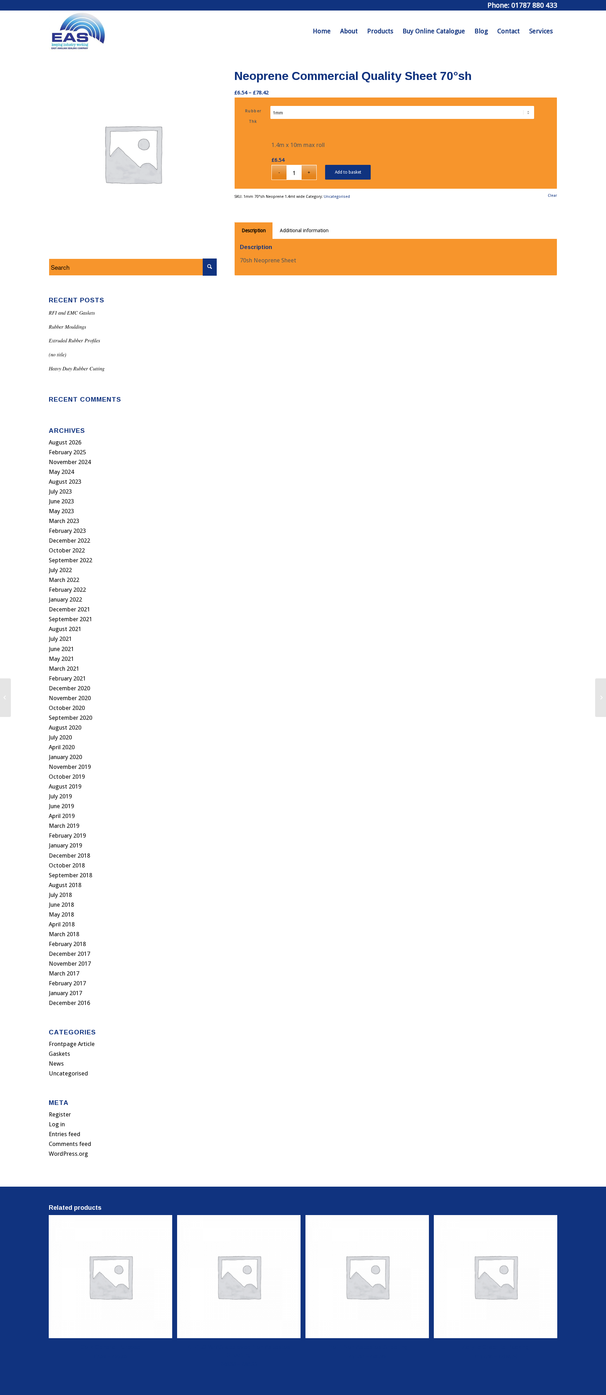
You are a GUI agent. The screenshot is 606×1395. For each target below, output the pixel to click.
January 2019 (65, 845)
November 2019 (70, 766)
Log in (57, 1124)
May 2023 (61, 511)
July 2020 (60, 737)
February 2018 (67, 943)
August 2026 (65, 442)
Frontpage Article (72, 1043)
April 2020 (62, 747)
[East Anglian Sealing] (78, 31)
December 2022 (69, 540)
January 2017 (65, 993)
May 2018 (61, 914)
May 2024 (61, 471)
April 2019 (62, 815)
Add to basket (348, 172)
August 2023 (65, 481)
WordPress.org (68, 1153)
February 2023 (67, 530)
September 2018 (70, 875)
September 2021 (70, 619)
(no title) (57, 354)
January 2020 (65, 756)
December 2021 (69, 609)
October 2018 (67, 865)
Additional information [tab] (304, 230)
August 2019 (65, 786)
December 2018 (69, 855)
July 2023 (60, 491)
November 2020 (70, 698)
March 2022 (64, 579)
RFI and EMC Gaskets (72, 312)
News (56, 1063)
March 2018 (64, 934)
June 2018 (61, 904)
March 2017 (64, 973)
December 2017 (69, 953)
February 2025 (67, 452)
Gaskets (59, 1053)
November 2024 (70, 461)
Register (60, 1114)
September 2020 (70, 717)
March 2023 (64, 520)
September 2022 (70, 560)
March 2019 (64, 825)
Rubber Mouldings (67, 326)
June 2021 (61, 648)
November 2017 (70, 963)
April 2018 (62, 924)
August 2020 (65, 727)
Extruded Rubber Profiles (74, 340)
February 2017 (67, 983)
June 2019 (61, 806)
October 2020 (67, 707)
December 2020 (69, 688)
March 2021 (64, 668)
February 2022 (67, 589)
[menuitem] (321, 31)
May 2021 (61, 658)
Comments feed (70, 1143)
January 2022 (65, 599)
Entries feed (64, 1134)
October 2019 (67, 776)
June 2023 (61, 501)
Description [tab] (254, 230)
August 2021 (65, 628)
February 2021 (67, 678)
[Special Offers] (5, 697)
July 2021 (60, 638)
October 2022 (67, 550)
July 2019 (60, 796)
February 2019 (67, 835)
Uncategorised (68, 1073)
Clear (552, 195)
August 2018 (65, 884)
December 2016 (69, 1002)
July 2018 (60, 894)
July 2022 (60, 570)
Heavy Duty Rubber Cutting (77, 368)
